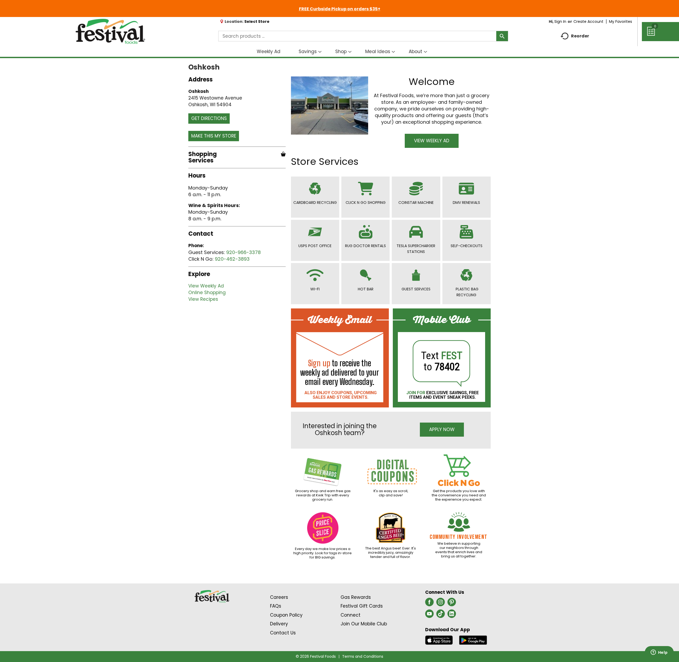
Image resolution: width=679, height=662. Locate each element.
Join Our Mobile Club (364, 624)
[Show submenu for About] (425, 52)
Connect (350, 615)
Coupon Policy (286, 615)
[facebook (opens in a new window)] (429, 603)
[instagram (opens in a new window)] (440, 603)
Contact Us (283, 633)
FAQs (275, 606)
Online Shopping (207, 292)
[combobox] (363, 36)
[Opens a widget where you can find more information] (659, 652)
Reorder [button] (580, 36)
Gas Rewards (356, 597)
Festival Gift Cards (362, 606)
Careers (279, 597)
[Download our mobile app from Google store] (473, 640)
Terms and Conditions (362, 656)
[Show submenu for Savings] (319, 52)
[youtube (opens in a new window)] (429, 615)
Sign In (560, 21)
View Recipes (203, 299)
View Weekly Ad (206, 286)
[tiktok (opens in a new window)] (440, 615)
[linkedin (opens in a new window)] (451, 615)
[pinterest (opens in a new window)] (451, 603)
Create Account (588, 21)
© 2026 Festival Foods (316, 656)
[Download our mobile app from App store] (439, 640)
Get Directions (209, 118)
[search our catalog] (502, 36)
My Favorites (620, 21)
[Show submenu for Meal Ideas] (393, 52)
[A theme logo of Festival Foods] (110, 31)
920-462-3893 (232, 259)
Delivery (279, 624)
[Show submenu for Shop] (349, 52)
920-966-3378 (243, 252)
